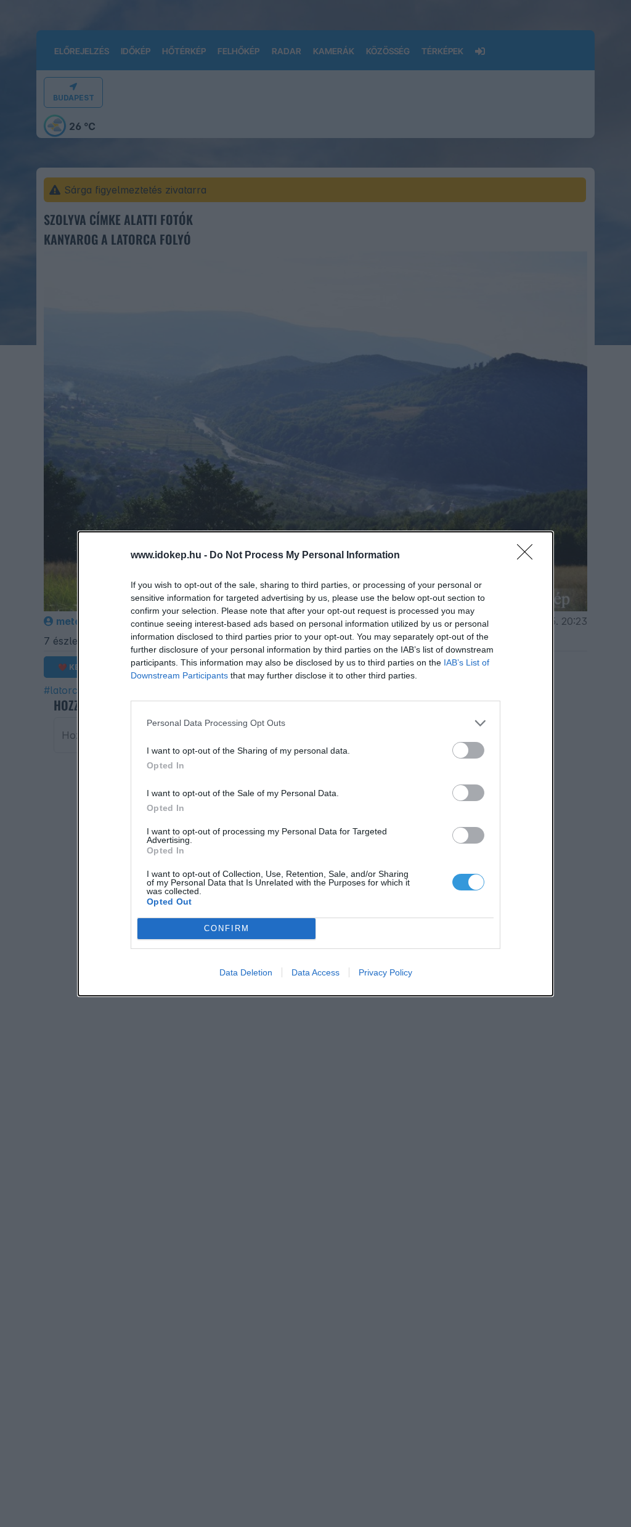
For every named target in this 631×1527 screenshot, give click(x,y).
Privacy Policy (385, 972)
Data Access (315, 972)
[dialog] (315, 764)
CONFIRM (227, 928)
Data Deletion (245, 972)
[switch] (468, 750)
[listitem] (315, 723)
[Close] (528, 556)
